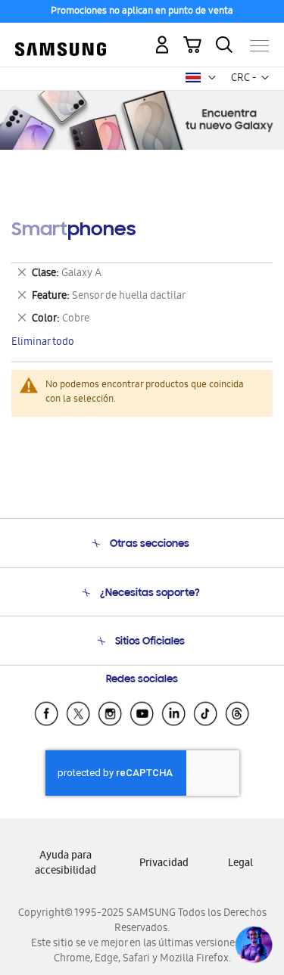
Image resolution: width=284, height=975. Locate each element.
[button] (212, 78)
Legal (240, 864)
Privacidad (164, 864)
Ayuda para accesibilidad (65, 864)
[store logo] (60, 39)
